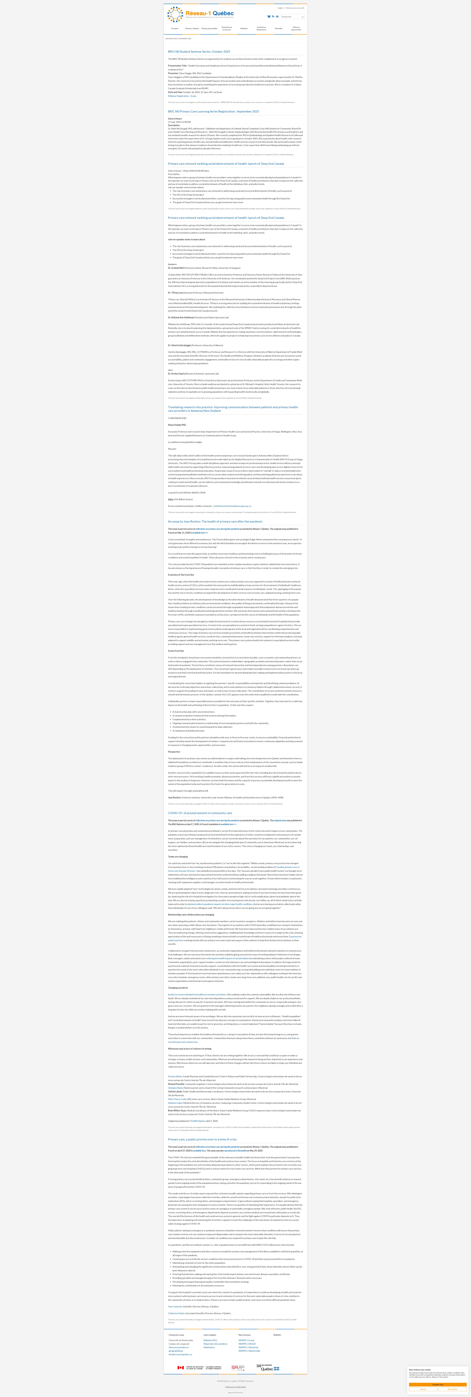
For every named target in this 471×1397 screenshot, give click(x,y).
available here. (199, 1150)
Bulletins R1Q (210, 1340)
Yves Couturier (175, 1306)
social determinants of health (245, 209)
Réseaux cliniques (192, 28)
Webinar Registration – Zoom (182, 96)
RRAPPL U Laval (246, 1340)
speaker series (220, 398)
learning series (199, 155)
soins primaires (247, 155)
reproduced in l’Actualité (235, 1150)
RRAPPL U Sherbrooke (249, 1350)
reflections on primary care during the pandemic (218, 529)
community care (218, 1127)
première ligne (199, 398)
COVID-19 (206, 804)
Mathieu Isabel (175, 1103)
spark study (260, 209)
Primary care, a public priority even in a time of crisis (202, 1139)
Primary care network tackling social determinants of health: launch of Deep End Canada (226, 163)
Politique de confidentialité (235, 1387)
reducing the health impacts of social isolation (227, 958)
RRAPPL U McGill (247, 1343)
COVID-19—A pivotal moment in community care (200, 813)
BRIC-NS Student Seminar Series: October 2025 (199, 51)
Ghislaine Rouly (175, 1087)
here (203, 532)
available (196, 532)
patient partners (294, 1127)
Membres (244, 28)
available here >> (229, 824)
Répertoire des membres (215, 1343)
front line (231, 804)
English (280, 8)
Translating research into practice (255, 512)
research (258, 102)
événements (210, 512)
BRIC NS (229, 102)
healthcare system (200, 209)
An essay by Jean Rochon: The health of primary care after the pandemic (215, 521)
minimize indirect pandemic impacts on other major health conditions (219, 904)
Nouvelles (279, 28)
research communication (234, 512)
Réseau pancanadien (209, 28)
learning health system (216, 209)
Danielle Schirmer (276, 804)
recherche (231, 155)
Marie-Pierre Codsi (177, 1099)
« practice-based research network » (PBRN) (210, 102)
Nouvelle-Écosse (239, 102)
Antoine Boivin (175, 1076)
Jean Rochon (239, 804)
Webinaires (209, 1347)
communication (199, 512)
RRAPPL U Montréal (248, 1347)
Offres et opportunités (296, 28)
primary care (250, 102)
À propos (174, 28)
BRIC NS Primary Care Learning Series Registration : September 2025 (213, 111)
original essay (280, 820)
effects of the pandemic (218, 804)
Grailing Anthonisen (287, 102)
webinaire (257, 155)
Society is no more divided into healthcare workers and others (197, 994)
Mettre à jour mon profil (295, 8)
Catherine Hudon (176, 1313)
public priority (255, 1320)
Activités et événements (261, 28)
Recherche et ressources (227, 28)
